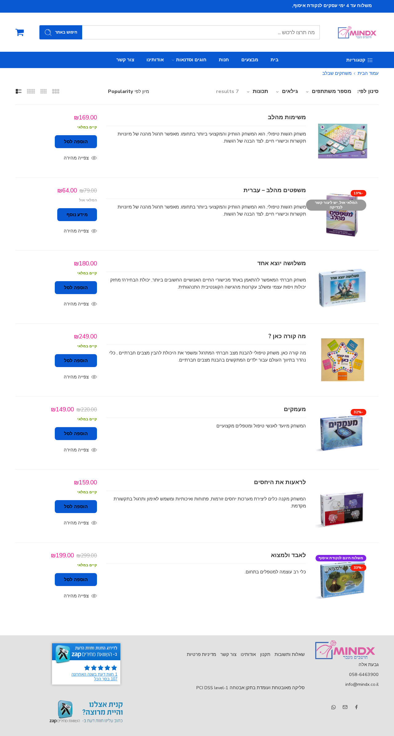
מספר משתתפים (331, 91)
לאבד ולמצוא (288, 555)
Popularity (120, 91)
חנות (224, 60)
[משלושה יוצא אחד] (342, 287)
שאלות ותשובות (290, 654)
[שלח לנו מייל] (345, 707)
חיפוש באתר (66, 32)
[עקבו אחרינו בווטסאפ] (333, 707)
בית (275, 60)
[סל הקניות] (19, 32)
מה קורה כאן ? (287, 336)
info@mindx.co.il (362, 684)
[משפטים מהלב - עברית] (342, 214)
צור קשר (125, 60)
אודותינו (155, 60)
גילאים (290, 91)
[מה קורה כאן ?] (342, 360)
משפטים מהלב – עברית (274, 190)
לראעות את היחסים (280, 482)
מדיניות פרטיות (201, 654)
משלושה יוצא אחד (281, 263)
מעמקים (295, 409)
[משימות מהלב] (342, 141)
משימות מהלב (287, 117)
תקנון (265, 654)
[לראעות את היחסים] (342, 506)
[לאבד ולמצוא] (342, 579)
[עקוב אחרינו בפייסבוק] (356, 707)
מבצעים (249, 60)
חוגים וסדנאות (191, 60)
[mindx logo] (345, 649)
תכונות (260, 91)
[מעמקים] (342, 433)
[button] (76, 141)
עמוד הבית (368, 73)
